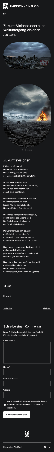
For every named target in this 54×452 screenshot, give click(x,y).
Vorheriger (7, 308)
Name (6, 367)
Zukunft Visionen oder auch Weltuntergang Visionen (24, 28)
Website (6, 390)
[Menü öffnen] (49, 6)
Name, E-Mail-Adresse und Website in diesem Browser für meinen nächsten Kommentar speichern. (27, 404)
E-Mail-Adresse (10, 378)
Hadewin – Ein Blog (24, 6)
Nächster (47, 308)
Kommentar (9, 340)
